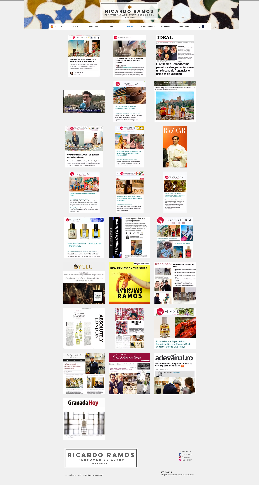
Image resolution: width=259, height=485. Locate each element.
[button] (201, 26)
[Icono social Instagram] (180, 460)
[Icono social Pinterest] (180, 457)
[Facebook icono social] (180, 454)
